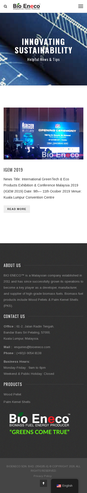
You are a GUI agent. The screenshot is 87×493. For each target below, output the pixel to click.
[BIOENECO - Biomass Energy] (27, 6)
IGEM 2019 (13, 170)
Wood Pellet (12, 394)
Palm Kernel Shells (17, 402)
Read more (16, 209)
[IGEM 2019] (43, 133)
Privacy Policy (43, 476)
